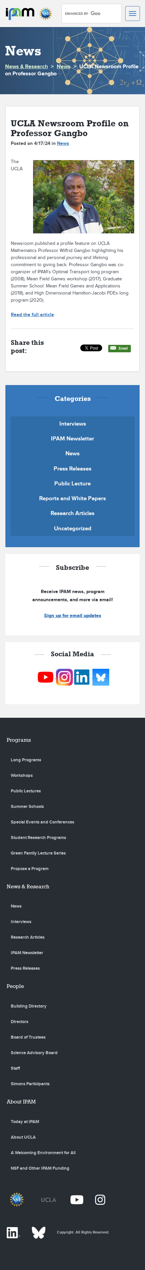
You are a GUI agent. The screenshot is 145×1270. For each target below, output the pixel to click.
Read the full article (32, 315)
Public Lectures (26, 791)
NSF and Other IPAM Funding (40, 1168)
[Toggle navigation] (132, 13)
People (15, 986)
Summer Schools (27, 806)
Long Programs (26, 760)
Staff (15, 1068)
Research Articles (72, 513)
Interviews (72, 424)
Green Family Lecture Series (38, 853)
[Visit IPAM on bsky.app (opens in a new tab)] (100, 677)
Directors (19, 1021)
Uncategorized (72, 528)
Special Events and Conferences (42, 822)
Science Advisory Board (34, 1053)
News (63, 66)
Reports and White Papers (72, 498)
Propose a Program (30, 868)
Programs (19, 740)
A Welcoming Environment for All (43, 1152)
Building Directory (29, 1006)
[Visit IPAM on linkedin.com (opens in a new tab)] (83, 677)
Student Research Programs (38, 837)
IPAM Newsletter (72, 438)
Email (123, 348)
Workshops (22, 775)
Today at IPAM (25, 1121)
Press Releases (72, 468)
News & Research (26, 66)
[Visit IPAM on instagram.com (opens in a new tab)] (65, 677)
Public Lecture (72, 483)
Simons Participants (30, 1084)
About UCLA (23, 1137)
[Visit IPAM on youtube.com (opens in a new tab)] (46, 677)
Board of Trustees (28, 1037)
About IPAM (21, 1101)
